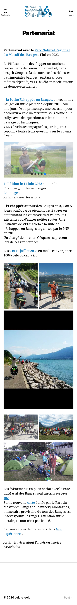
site (6, 498)
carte (31, 503)
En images (11, 193)
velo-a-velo (22, 597)
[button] (32, 174)
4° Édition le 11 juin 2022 (23, 184)
